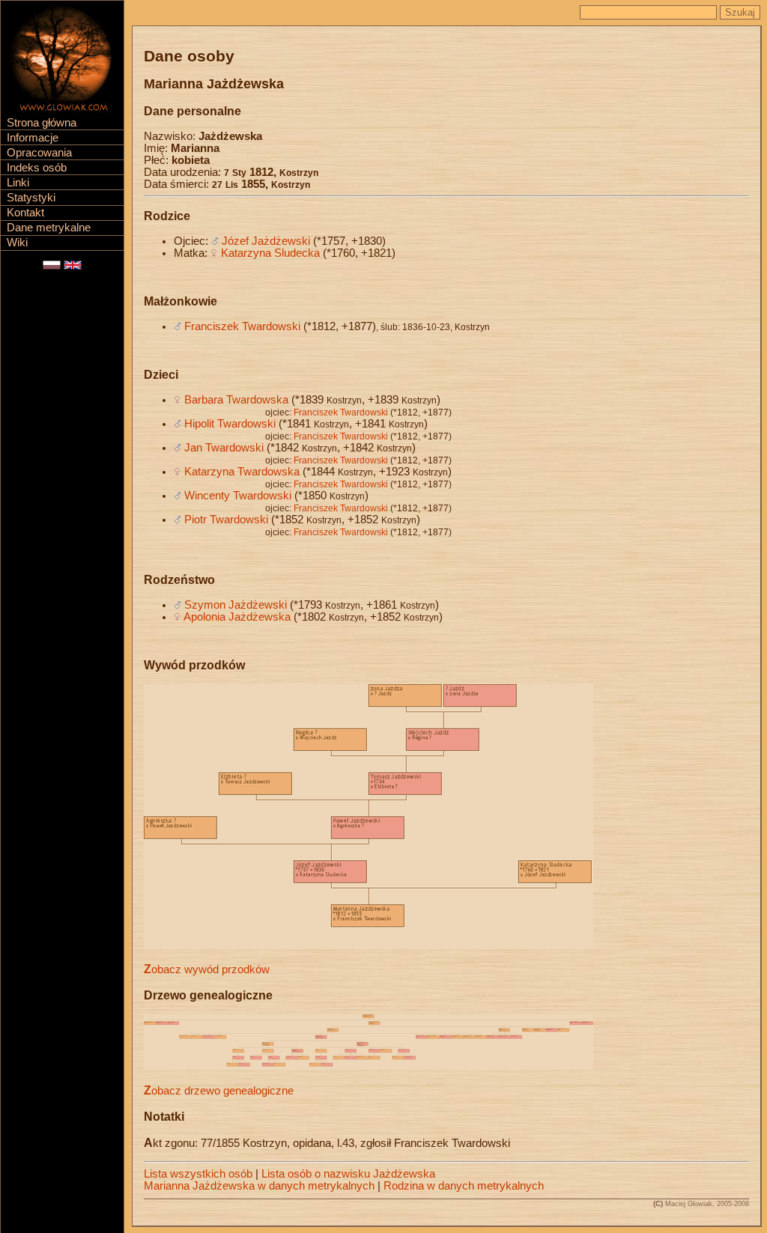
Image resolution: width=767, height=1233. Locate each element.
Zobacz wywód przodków (207, 969)
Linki (18, 183)
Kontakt (25, 213)
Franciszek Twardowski (242, 326)
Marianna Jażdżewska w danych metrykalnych (259, 1186)
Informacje (32, 138)
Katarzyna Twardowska (242, 472)
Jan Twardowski (224, 448)
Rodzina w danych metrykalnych (464, 1186)
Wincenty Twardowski (237, 496)
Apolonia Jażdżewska (237, 617)
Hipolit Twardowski (230, 424)
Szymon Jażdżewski (235, 605)
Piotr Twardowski (226, 520)
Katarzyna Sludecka (270, 253)
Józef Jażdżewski (266, 241)
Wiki (17, 243)
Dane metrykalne (49, 228)
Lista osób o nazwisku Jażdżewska (348, 1174)
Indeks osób (37, 168)
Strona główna (41, 123)
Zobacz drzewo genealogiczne (219, 1091)
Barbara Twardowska (236, 400)
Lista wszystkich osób (198, 1174)
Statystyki (31, 198)
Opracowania (39, 153)
